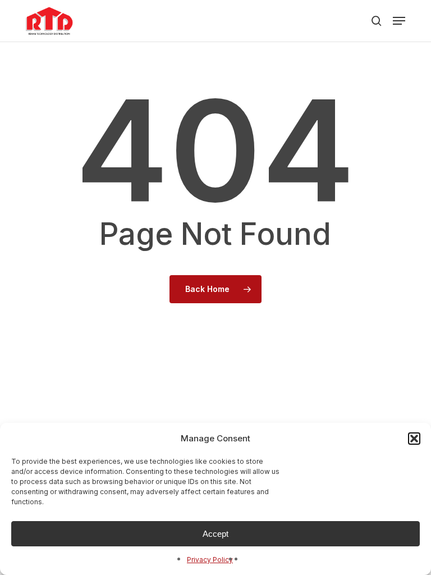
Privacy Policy (210, 559)
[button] (414, 438)
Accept (215, 534)
